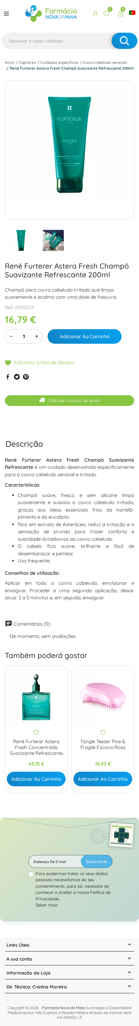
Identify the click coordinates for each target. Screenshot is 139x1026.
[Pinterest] (26, 376)
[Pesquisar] (124, 41)
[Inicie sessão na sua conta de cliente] (95, 13)
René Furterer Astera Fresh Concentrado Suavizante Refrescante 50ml (36, 747)
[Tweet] (17, 376)
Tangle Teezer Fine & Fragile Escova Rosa (102, 744)
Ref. (9, 307)
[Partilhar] (8, 376)
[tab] (24, 443)
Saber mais (47, 904)
